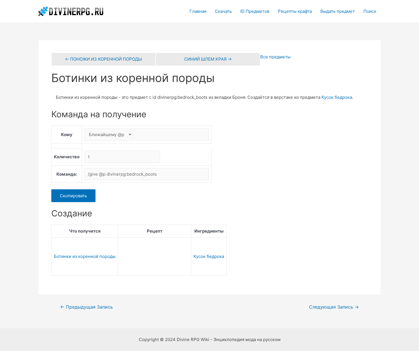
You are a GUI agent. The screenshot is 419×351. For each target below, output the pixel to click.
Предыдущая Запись (86, 307)
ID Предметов (254, 11)
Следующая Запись (334, 307)
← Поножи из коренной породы (103, 59)
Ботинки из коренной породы (84, 256)
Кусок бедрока (337, 97)
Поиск (369, 11)
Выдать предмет (337, 11)
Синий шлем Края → (208, 59)
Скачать (223, 11)
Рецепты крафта (295, 11)
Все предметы (275, 56)
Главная (198, 11)
